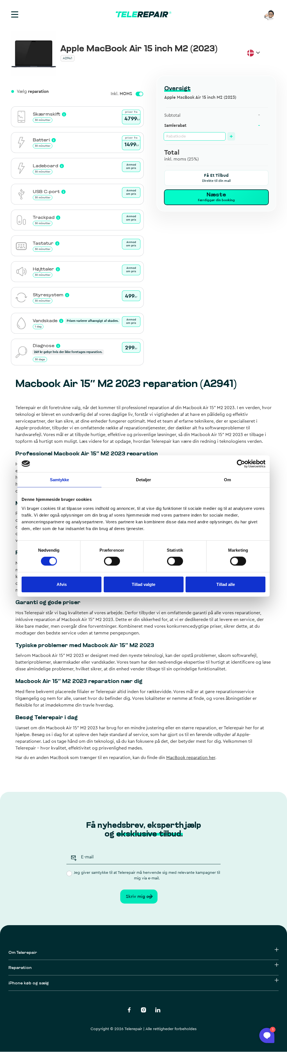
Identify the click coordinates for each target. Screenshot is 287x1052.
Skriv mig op (139, 896)
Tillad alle (225, 584)
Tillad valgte (143, 584)
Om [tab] (227, 479)
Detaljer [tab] (143, 479)
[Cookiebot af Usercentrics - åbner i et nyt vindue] (240, 463)
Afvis (62, 584)
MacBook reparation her (190, 757)
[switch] (112, 561)
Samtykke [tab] (59, 479)
